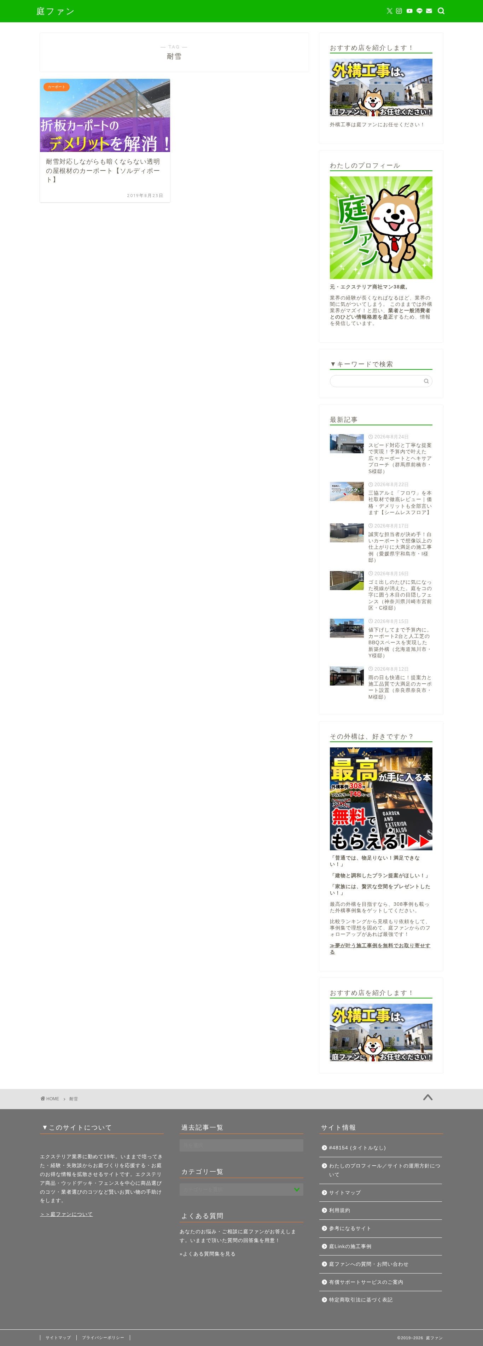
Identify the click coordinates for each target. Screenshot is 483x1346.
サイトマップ (345, 1192)
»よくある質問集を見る (208, 1254)
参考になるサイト (350, 1228)
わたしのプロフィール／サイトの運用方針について (385, 1170)
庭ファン (56, 11)
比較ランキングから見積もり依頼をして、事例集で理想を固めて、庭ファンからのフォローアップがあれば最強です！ (380, 928)
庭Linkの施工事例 (350, 1246)
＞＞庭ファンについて (66, 1214)
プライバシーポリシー (103, 1337)
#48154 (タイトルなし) (357, 1147)
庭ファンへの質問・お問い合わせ (369, 1264)
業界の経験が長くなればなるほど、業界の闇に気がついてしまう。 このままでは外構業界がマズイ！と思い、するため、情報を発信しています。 (381, 310)
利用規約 (339, 1210)
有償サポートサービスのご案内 (366, 1282)
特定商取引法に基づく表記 (361, 1300)
